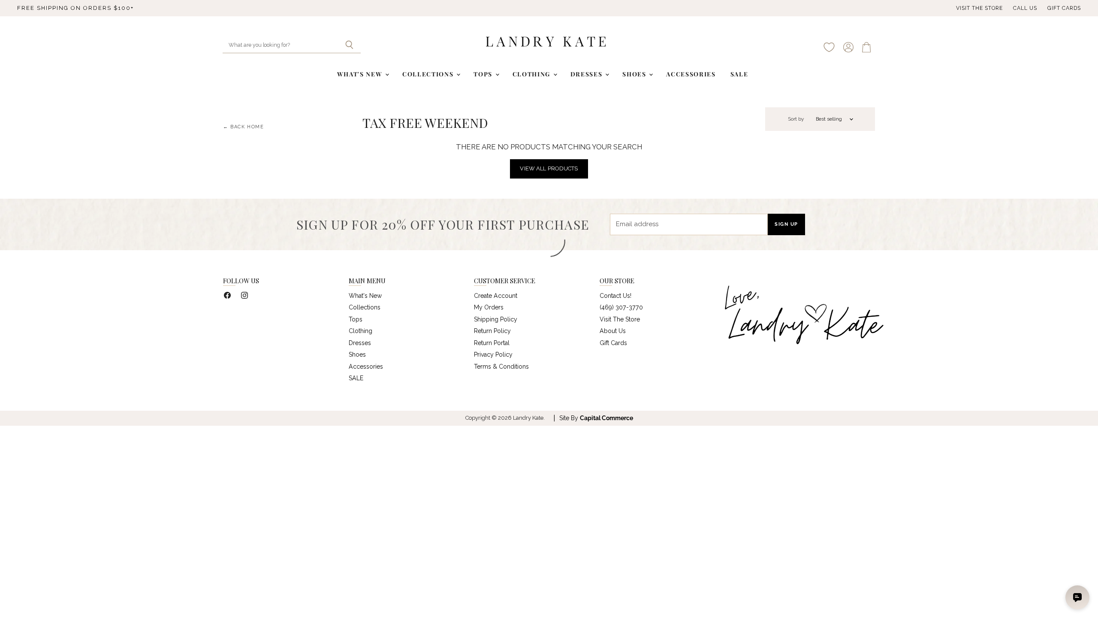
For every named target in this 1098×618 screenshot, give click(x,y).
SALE (739, 74)
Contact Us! (615, 295)
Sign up (786, 224)
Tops (484, 74)
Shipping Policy (495, 319)
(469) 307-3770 (621, 307)
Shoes (635, 74)
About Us (613, 330)
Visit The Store (979, 8)
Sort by (796, 119)
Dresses (587, 74)
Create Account (495, 295)
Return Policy (492, 330)
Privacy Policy (493, 354)
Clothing (532, 74)
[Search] (349, 45)
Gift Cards (1064, 8)
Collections (428, 74)
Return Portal (492, 342)
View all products (549, 168)
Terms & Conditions (501, 366)
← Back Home (243, 127)
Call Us (1025, 8)
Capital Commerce (606, 418)
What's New (360, 74)
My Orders (489, 307)
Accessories (690, 74)
